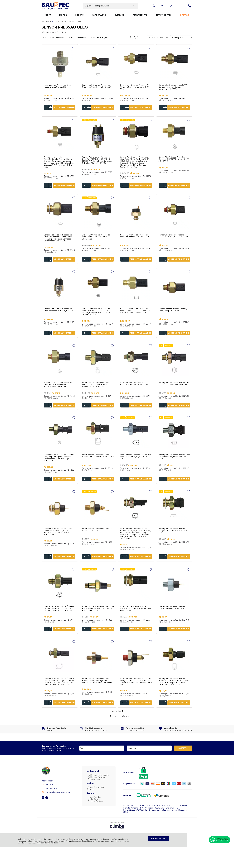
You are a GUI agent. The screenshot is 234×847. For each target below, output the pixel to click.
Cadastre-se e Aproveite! (54, 746)
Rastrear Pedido (95, 801)
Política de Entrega (96, 777)
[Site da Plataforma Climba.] (117, 825)
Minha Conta (94, 799)
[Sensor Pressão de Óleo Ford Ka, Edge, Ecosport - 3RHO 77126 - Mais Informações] (174, 288)
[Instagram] (46, 798)
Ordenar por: (162, 38)
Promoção (92, 120)
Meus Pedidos (94, 797)
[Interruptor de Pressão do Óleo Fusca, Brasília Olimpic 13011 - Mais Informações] (59, 64)
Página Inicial (46, 21)
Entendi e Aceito (158, 838)
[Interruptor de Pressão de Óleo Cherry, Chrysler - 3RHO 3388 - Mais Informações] (174, 586)
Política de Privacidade (47, 843)
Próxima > (125, 716)
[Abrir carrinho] (189, 6)
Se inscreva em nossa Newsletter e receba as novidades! (58, 749)
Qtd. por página (133, 38)
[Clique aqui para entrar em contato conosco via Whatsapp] (219, 839)
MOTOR (57, 21)
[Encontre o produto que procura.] (134, 6)
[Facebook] (43, 798)
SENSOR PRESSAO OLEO (71, 21)
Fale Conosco (94, 779)
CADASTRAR (183, 748)
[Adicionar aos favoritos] (73, 48)
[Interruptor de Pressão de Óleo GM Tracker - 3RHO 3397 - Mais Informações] (98, 508)
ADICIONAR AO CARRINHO (64, 107)
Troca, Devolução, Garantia (95, 788)
